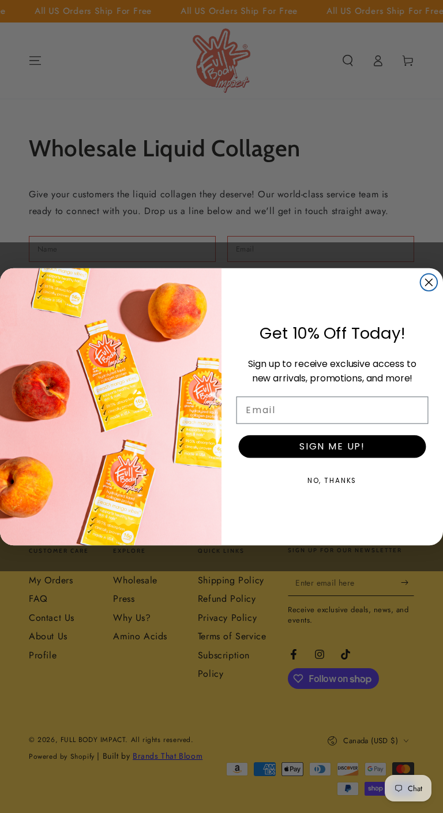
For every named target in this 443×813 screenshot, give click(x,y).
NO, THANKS (332, 480)
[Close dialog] (429, 282)
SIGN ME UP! (332, 446)
